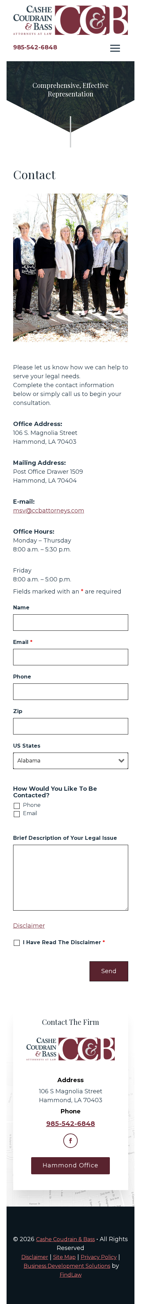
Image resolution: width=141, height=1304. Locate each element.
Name (21, 607)
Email (22, 642)
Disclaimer (29, 925)
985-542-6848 (35, 47)
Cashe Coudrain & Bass (65, 1239)
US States (26, 746)
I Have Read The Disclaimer (64, 942)
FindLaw (71, 1275)
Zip (17, 711)
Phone (22, 677)
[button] (115, 48)
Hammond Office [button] (70, 1165)
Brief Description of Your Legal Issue (65, 838)
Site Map (64, 1257)
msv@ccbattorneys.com (48, 510)
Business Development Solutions (67, 1266)
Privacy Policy (99, 1257)
